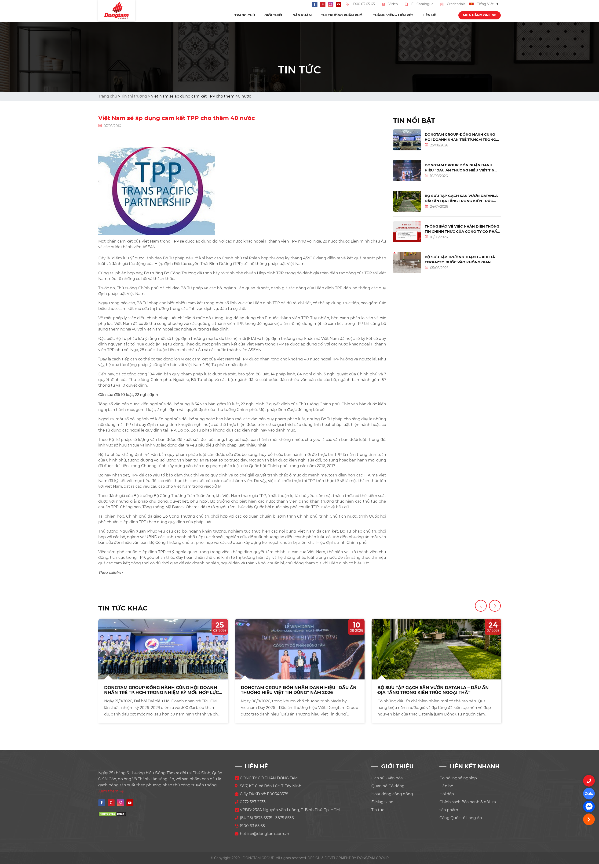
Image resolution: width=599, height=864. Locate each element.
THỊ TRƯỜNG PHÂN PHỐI (342, 15)
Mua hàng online (479, 15)
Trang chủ (244, 15)
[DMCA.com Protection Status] (112, 814)
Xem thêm (109, 791)
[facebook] (589, 806)
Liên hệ (429, 15)
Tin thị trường (134, 96)
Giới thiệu (274, 15)
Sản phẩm (302, 15)
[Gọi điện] (589, 781)
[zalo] (589, 793)
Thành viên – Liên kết (393, 15)
